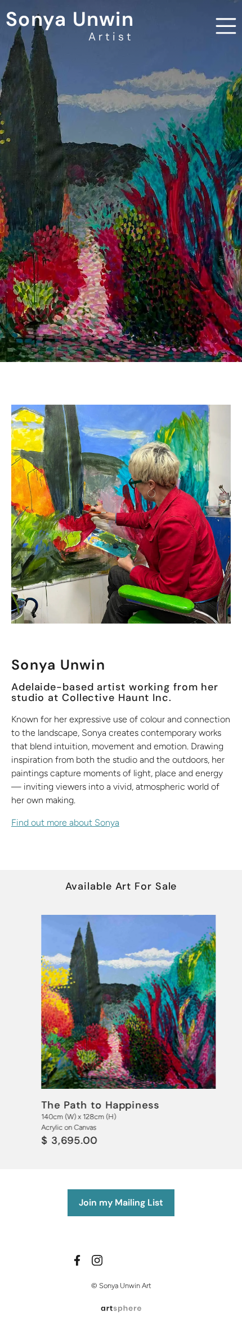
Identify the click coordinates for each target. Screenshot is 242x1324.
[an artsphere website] (121, 1307)
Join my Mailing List (121, 1202)
